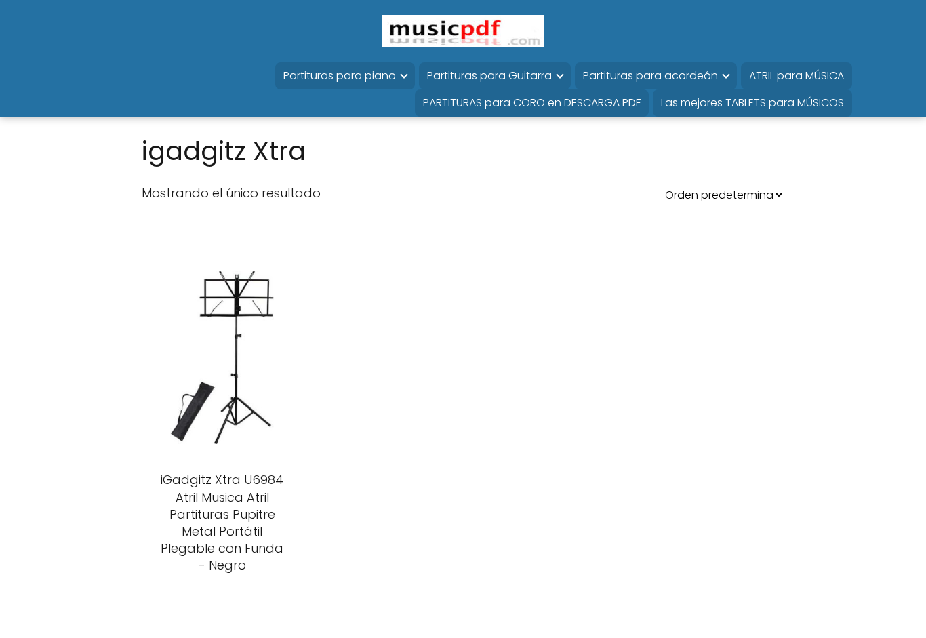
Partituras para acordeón (650, 75)
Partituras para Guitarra (489, 75)
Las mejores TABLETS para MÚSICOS (752, 103)
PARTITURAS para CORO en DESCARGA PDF (532, 103)
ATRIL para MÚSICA (796, 75)
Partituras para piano (339, 75)
